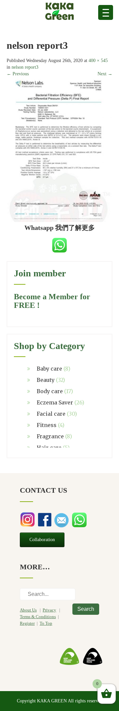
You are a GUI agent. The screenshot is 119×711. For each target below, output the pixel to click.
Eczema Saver (55, 402)
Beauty (46, 380)
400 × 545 (98, 60)
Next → (105, 73)
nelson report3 (25, 67)
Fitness (47, 425)
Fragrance (50, 436)
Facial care (51, 413)
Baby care (49, 368)
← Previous (18, 73)
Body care (50, 391)
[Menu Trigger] (105, 12)
